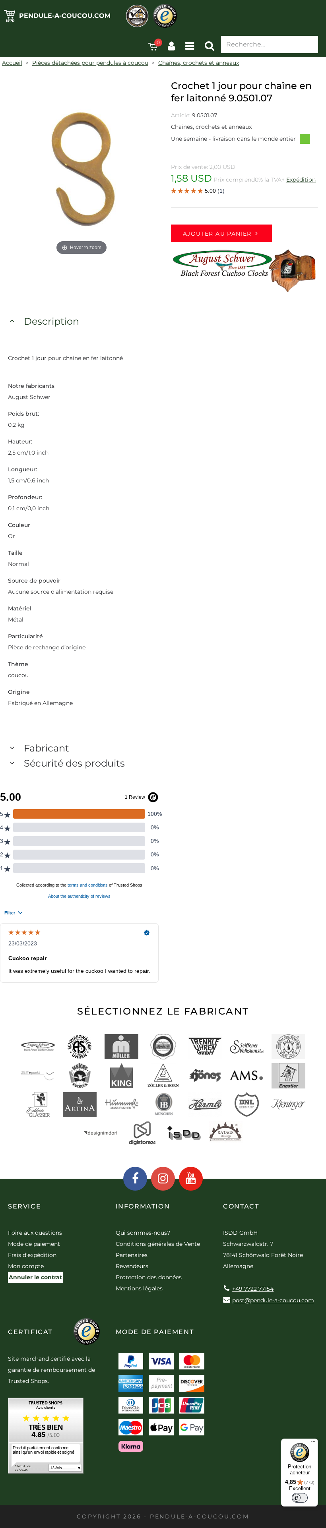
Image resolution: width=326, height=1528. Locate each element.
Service (24, 1206)
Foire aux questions (35, 1232)
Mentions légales (139, 1288)
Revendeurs (132, 1266)
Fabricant (46, 748)
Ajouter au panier (217, 233)
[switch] (300, 1498)
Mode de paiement (34, 1243)
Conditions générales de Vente (158, 1243)
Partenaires (131, 1255)
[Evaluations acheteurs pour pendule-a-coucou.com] (45, 1438)
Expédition (301, 179)
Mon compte (26, 1266)
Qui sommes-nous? (143, 1232)
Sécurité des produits (74, 763)
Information (143, 1206)
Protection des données (149, 1277)
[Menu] (313, 1443)
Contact (241, 1206)
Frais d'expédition (32, 1255)
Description (51, 321)
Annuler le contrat (35, 1277)
